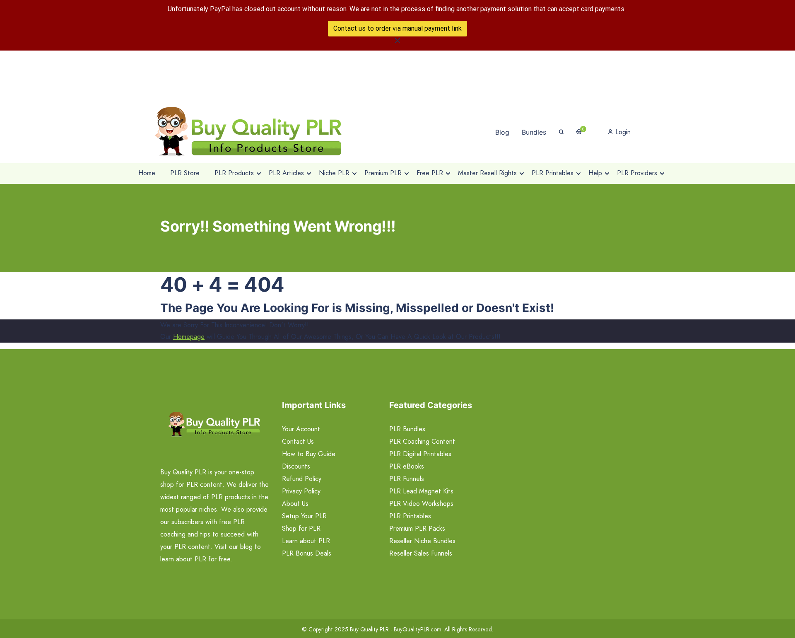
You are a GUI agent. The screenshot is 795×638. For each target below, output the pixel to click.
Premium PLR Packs (417, 528)
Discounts (296, 466)
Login (622, 132)
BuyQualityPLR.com (417, 629)
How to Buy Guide (308, 454)
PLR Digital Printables (420, 454)
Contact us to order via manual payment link (397, 28)
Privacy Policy (301, 491)
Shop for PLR (301, 528)
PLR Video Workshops (421, 503)
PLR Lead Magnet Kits (421, 491)
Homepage (189, 336)
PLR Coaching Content (422, 441)
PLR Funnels (406, 478)
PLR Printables (410, 516)
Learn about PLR (306, 541)
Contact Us (298, 441)
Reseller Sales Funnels (420, 553)
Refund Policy (301, 478)
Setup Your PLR (304, 516)
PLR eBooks (406, 466)
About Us (295, 503)
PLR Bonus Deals (306, 553)
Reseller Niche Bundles (422, 541)
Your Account (301, 429)
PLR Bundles (407, 429)
